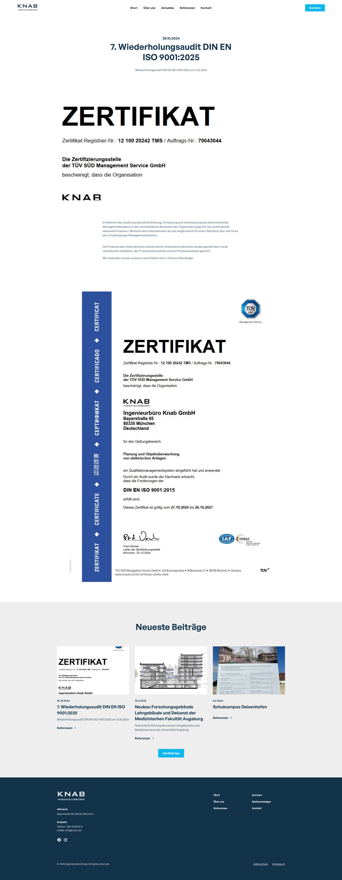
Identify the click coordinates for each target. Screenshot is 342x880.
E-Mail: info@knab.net (69, 830)
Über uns (149, 8)
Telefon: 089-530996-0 (70, 826)
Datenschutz (260, 863)
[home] (49, 8)
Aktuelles (167, 8)
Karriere (315, 8)
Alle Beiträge (171, 753)
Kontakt (206, 8)
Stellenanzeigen (261, 801)
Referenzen (187, 8)
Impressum (278, 863)
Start (134, 8)
